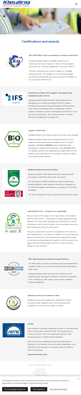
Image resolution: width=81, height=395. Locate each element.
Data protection (40, 365)
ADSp (50, 365)
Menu (76, 4)
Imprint (31, 365)
